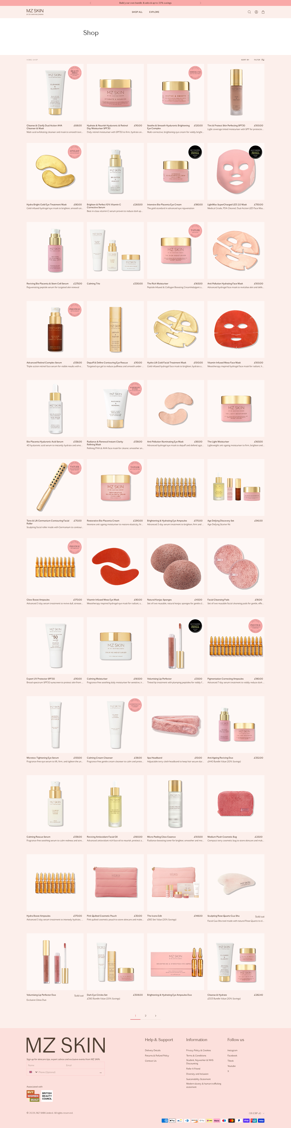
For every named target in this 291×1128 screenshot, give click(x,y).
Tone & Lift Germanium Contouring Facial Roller (48, 522)
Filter (257, 60)
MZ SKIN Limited (44, 1113)
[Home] (35, 12)
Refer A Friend (193, 1068)
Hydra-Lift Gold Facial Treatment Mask (166, 362)
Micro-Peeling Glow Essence (161, 836)
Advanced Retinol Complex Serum (44, 362)
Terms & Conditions (196, 1055)
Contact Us (150, 1060)
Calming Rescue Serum (38, 836)
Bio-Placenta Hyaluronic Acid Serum (45, 441)
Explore (154, 12)
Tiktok (231, 1060)
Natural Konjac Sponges (159, 599)
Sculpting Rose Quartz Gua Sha (223, 915)
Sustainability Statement (198, 1079)
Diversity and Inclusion (197, 1074)
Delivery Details (152, 1050)
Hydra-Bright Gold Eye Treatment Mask (47, 204)
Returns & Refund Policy (157, 1055)
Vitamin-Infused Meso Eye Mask (103, 599)
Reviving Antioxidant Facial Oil (102, 836)
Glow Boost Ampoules (38, 599)
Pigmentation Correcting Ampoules (225, 678)
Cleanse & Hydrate (217, 994)
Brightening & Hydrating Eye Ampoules (167, 520)
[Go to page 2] (156, 1016)
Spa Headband (154, 757)
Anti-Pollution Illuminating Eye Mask (165, 441)
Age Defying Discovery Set (220, 520)
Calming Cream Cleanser (100, 757)
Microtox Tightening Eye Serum (43, 757)
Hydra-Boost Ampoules (38, 915)
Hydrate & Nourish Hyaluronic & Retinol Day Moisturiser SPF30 (107, 127)
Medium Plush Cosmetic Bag (222, 836)
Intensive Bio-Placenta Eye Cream (164, 204)
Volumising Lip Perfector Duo (41, 994)
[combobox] (33, 1072)
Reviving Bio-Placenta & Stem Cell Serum (48, 283)
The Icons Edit (154, 915)
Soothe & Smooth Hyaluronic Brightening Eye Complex (168, 127)
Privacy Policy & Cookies (198, 1050)
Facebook (232, 1055)
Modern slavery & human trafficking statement (203, 1085)
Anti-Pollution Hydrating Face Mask (225, 283)
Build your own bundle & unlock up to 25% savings (145, 3)
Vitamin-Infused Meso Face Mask (224, 362)
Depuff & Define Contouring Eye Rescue (107, 362)
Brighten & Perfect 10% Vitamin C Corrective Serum (104, 206)
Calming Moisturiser (97, 678)
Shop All (137, 12)
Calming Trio (93, 283)
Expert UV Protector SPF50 (41, 678)
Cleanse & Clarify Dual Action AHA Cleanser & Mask (44, 127)
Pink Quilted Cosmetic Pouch (102, 915)
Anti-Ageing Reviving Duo (220, 757)
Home (29, 60)
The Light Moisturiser (218, 441)
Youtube (232, 1066)
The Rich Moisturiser (157, 283)
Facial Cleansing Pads (218, 599)
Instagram (232, 1050)
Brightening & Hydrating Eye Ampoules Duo (169, 994)
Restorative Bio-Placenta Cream (103, 520)
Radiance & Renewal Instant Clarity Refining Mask (105, 443)
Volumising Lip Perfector (159, 678)
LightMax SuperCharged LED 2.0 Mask (227, 204)
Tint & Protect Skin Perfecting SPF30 (226, 125)
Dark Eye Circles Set (97, 994)
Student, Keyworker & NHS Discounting (199, 1062)
